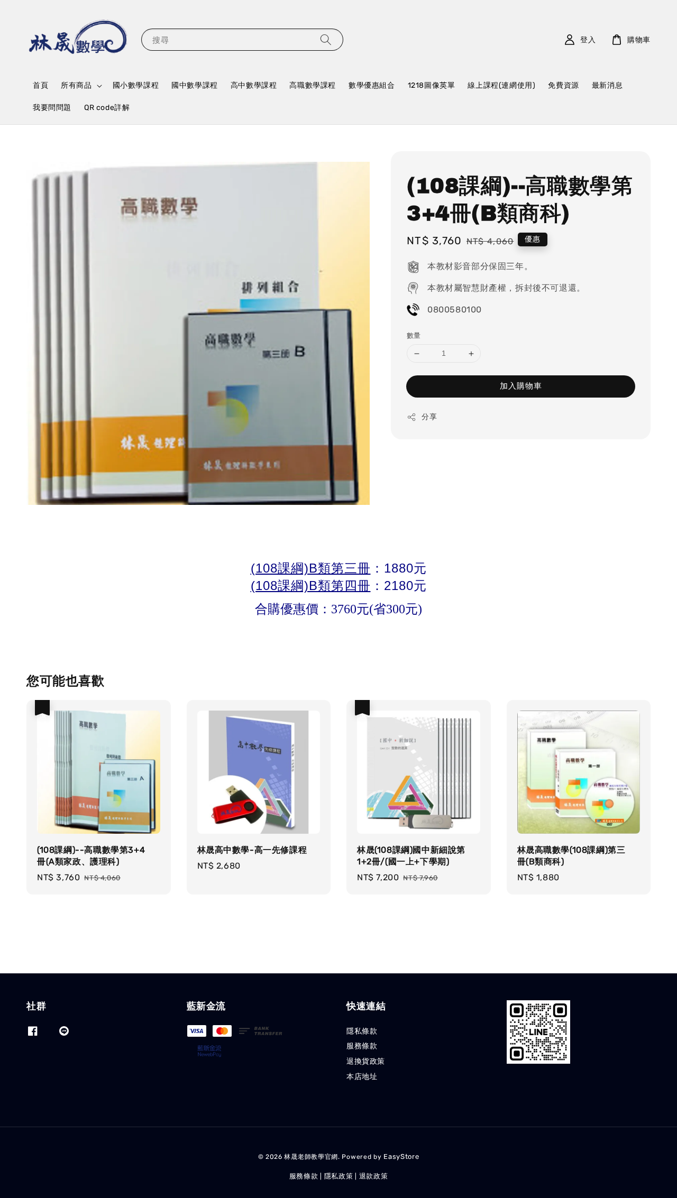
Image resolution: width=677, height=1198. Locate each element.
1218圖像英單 (431, 85)
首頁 (40, 85)
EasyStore (401, 1156)
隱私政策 (338, 1176)
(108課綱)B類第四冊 (311, 585)
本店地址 (361, 1076)
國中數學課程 (194, 85)
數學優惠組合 (372, 85)
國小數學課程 (136, 85)
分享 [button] (429, 416)
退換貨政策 (365, 1061)
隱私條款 (361, 1031)
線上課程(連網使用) (501, 85)
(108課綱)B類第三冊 (311, 568)
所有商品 (76, 85)
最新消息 (607, 85)
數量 (414, 336)
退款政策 (373, 1176)
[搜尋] (326, 39)
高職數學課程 (312, 85)
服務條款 (361, 1046)
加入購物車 (521, 386)
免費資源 (563, 85)
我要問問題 (52, 107)
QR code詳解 (107, 107)
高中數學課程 (254, 85)
